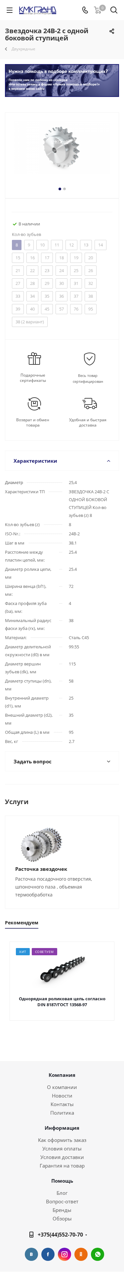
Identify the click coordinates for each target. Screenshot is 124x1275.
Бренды (62, 1210)
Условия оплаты (62, 1148)
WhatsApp (97, 1254)
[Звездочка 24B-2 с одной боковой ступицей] (62, 154)
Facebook (48, 1254)
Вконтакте (31, 1254)
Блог (62, 1193)
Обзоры (62, 1218)
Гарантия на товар (62, 1165)
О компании (62, 1087)
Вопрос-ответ (62, 1201)
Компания (62, 1075)
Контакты (62, 1104)
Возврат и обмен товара (32, 422)
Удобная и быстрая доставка (87, 422)
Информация (62, 1127)
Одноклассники (81, 1254)
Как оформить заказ (62, 1140)
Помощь (62, 1180)
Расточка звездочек (41, 869)
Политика (62, 1112)
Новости (62, 1095)
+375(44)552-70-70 (60, 1234)
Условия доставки (62, 1157)
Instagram (64, 1254)
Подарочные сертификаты (33, 378)
